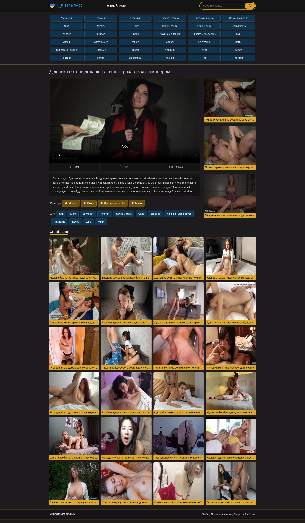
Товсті (238, 49)
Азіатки (100, 26)
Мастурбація (100, 41)
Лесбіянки (135, 57)
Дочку (75, 221)
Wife (88, 221)
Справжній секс (204, 18)
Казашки (135, 18)
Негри (238, 41)
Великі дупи (204, 26)
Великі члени (238, 26)
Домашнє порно (238, 18)
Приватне (59, 221)
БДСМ (135, 26)
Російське (101, 18)
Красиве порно (170, 18)
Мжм (101, 221)
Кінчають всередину (204, 34)
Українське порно (62, 514)
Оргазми (101, 49)
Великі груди (169, 26)
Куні (238, 34)
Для (61, 213)
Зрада (135, 34)
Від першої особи (66, 49)
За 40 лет (88, 213)
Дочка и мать (124, 213)
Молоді (169, 41)
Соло (141, 213)
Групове (66, 34)
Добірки (170, 49)
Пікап (135, 49)
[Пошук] (250, 6)
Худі (204, 49)
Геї (204, 57)
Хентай (238, 57)
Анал (66, 26)
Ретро (100, 57)
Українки (66, 18)
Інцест (101, 34)
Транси (170, 57)
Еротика (66, 57)
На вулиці (204, 41)
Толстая (104, 213)
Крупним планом (170, 34)
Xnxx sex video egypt (179, 213)
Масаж (66, 41)
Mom (73, 213)
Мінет (135, 41)
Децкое (155, 213)
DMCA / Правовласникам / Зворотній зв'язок (228, 514)
